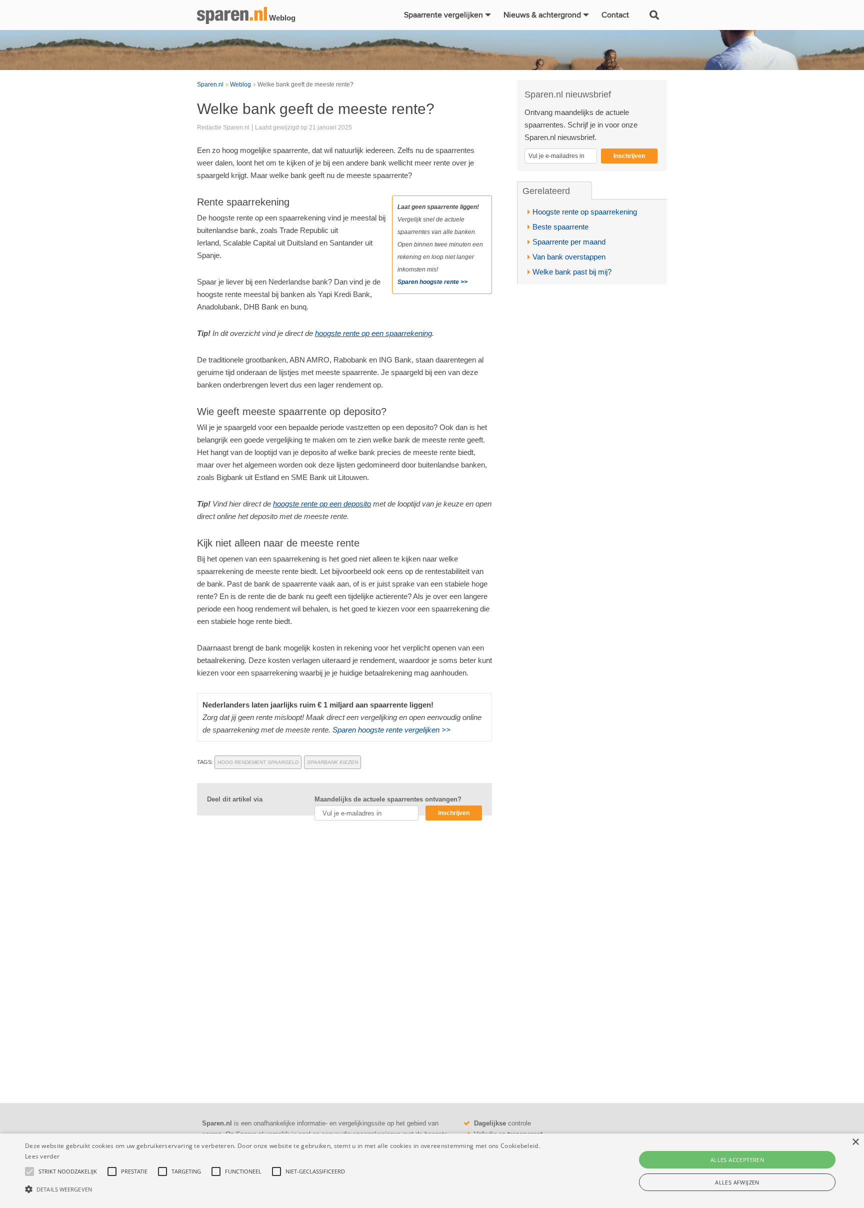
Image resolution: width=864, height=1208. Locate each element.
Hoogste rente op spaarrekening (584, 212)
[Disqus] (344, 955)
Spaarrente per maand (569, 242)
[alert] (432, 1171)
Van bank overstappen (569, 256)
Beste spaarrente (560, 226)
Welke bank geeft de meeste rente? (306, 84)
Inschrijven (454, 813)
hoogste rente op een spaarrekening (373, 333)
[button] (289, 1189)
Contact (615, 15)
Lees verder (42, 1156)
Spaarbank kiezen (332, 762)
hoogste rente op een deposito (322, 504)
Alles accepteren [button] (737, 1160)
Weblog (240, 84)
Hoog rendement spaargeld (258, 762)
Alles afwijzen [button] (737, 1182)
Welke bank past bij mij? (572, 272)
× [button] (855, 1142)
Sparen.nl (210, 84)
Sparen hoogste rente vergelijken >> (391, 730)
